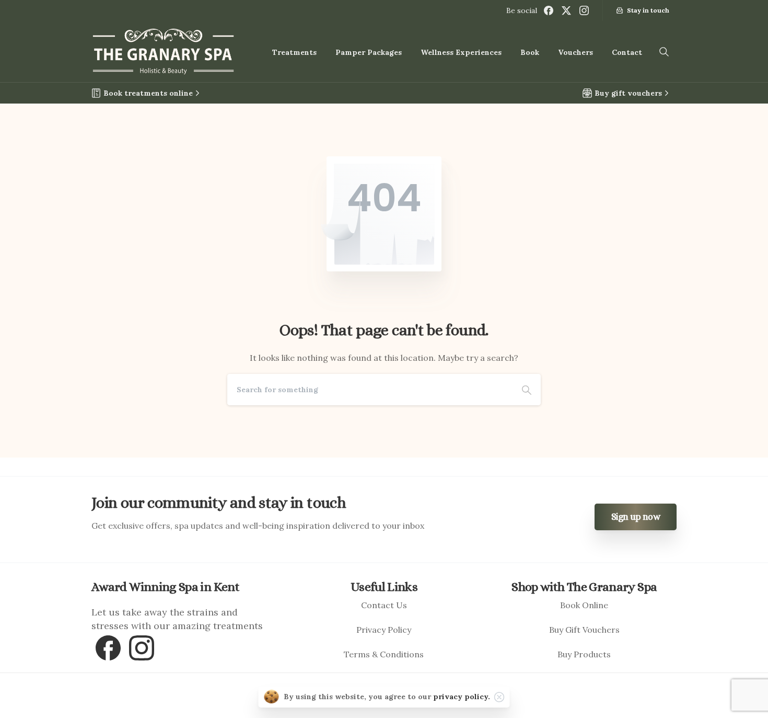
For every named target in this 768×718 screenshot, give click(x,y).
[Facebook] (548, 10)
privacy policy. (461, 696)
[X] (566, 10)
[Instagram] (584, 10)
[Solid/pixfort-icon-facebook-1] (108, 646)
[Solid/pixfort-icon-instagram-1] (141, 646)
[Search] (527, 389)
